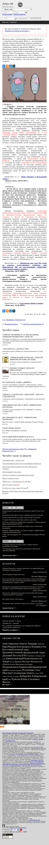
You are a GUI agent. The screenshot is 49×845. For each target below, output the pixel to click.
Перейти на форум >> (11, 630)
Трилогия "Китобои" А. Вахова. (12, 621)
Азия (5, 643)
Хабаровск (25, 676)
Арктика (41, 644)
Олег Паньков (41, 605)
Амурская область (17, 643)
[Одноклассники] (7, 66)
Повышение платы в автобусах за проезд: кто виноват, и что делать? (22, 603)
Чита (9, 679)
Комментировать (11, 324)
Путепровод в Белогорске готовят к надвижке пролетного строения (22, 515)
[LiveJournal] (13, 66)
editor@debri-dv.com (10, 740)
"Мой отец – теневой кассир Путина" (16, 481)
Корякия (12, 661)
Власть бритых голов (10, 478)
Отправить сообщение (37, 739)
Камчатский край (15, 658)
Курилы (18, 661)
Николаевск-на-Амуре (24, 664)
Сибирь (37, 673)
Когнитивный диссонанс (11, 472)
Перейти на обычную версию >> (17, 31)
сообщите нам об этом (34, 820)
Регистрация (7, 14)
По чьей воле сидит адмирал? (17, 382)
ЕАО (24, 655)
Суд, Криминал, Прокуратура (13, 320)
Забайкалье (31, 656)
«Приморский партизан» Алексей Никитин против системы (26, 358)
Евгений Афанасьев (39, 576)
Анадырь (32, 643)
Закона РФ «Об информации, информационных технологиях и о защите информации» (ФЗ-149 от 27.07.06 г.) (23, 763)
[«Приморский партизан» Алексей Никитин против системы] (5, 362)
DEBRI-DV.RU (22, 827)
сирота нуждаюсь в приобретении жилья (18, 475)
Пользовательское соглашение (9, 732)
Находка (12, 664)
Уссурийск (16, 676)
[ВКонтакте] (3, 66)
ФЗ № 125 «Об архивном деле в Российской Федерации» (24, 753)
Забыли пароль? (19, 14)
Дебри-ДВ (7, 3)
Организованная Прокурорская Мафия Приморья (21, 463)
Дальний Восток (11, 655)
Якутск (6, 682)
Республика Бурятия (15, 670)
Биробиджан (9, 646)
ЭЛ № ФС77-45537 (38, 747)
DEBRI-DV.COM (13, 827)
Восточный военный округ (15, 649)
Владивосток (39, 646)
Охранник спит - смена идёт (13, 460)
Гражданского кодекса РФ (36, 760)
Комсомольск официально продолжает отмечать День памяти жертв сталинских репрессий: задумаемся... (22, 594)
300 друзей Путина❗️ (11, 485)
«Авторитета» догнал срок (15, 349)
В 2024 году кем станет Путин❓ (15, 488)
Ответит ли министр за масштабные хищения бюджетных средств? (20, 336)
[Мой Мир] (10, 66)
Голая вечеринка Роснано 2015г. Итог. (13, 574)
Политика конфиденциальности (25, 732)
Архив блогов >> (9, 608)
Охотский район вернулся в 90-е (18, 437)
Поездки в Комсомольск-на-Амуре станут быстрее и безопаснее (21, 517)
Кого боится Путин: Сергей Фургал (12, 599)
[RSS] (2, 727)
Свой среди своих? (11, 428)
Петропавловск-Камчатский (17, 667)
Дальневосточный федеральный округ (23, 652)
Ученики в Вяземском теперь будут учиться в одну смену (19, 520)
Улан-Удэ (9, 676)
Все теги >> (7, 684)
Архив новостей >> (10, 555)
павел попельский (40, 572)
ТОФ (41, 673)
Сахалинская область (23, 673)
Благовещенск (24, 646)
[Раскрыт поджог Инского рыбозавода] (5, 373)
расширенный (35, 18)
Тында (4, 676)
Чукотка (15, 679)
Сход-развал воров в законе (31, 303)
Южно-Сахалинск (30, 679)
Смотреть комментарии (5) (33, 324)
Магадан (26, 661)
